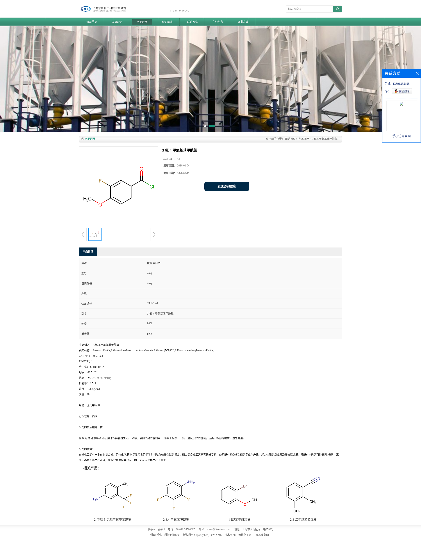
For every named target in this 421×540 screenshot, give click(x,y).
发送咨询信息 (227, 186)
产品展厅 (142, 21)
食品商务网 (262, 534)
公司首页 (91, 21)
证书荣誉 (243, 21)
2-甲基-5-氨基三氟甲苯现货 (112, 519)
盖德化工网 (245, 534)
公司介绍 (117, 21)
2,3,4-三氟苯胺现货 (176, 519)
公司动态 (167, 21)
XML (219, 534)
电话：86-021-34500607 (181, 529)
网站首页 (290, 139)
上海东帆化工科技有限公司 (164, 534)
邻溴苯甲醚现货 (239, 519)
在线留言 (217, 21)
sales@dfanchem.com (218, 529)
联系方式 (192, 21)
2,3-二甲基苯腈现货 (303, 519)
